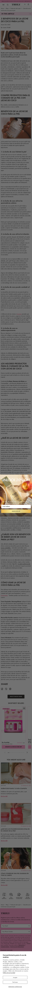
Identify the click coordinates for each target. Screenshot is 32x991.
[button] (16, 511)
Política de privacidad (9, 973)
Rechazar (15, 982)
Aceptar (15, 977)
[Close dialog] (30, 476)
